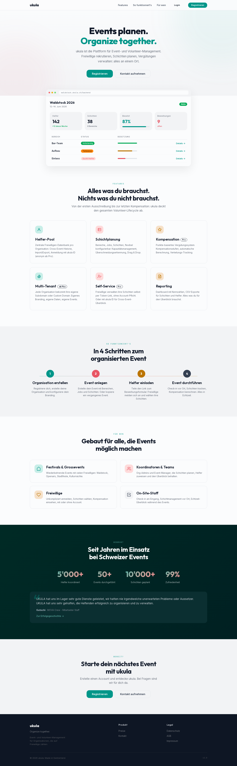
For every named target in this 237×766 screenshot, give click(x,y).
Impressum (172, 741)
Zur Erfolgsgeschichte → (50, 616)
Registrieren (197, 5)
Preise (121, 730)
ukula (34, 5)
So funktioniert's (142, 5)
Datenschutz (173, 730)
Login (177, 5)
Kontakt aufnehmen (132, 73)
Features (123, 5)
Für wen (161, 5)
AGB (169, 735)
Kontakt (122, 735)
